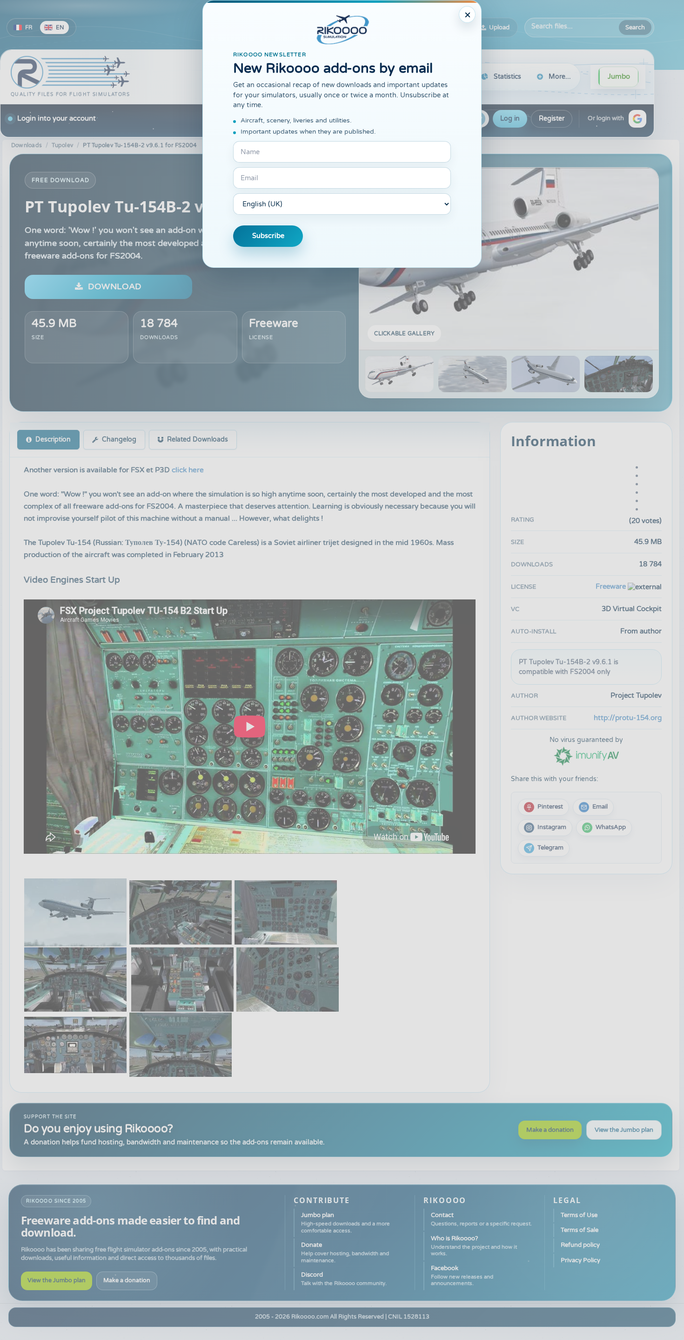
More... (560, 77)
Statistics (507, 77)
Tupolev (62, 145)
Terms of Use (579, 1215)
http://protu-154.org (628, 718)
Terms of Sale (579, 1230)
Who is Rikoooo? (474, 1246)
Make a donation (550, 1130)
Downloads (26, 145)
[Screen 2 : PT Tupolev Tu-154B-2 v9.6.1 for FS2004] (472, 374)
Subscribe (268, 236)
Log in (510, 118)
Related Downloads (197, 439)
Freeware (273, 323)
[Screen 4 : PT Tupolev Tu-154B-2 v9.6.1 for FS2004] (618, 374)
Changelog (119, 439)
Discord (344, 1278)
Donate (345, 1252)
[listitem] (543, 807)
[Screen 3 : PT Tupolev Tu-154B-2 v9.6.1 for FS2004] (545, 374)
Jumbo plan (345, 1222)
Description (53, 439)
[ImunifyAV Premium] (586, 755)
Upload (499, 27)
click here (188, 470)
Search (635, 27)
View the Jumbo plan (624, 1130)
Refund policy (580, 1245)
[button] (637, 119)
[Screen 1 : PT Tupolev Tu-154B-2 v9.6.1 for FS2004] (508, 259)
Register (551, 118)
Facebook (462, 1276)
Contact (481, 1219)
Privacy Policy (580, 1260)
